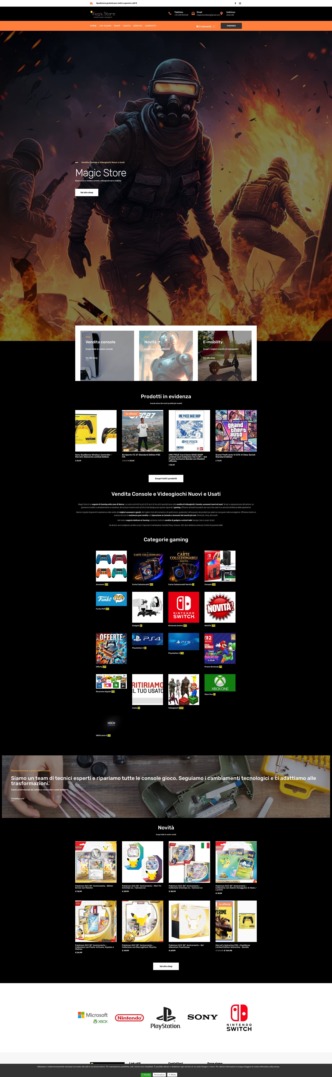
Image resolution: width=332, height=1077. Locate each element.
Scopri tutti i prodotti (166, 478)
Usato (127, 26)
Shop (117, 26)
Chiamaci (231, 26)
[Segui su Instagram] (240, 3)
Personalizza (159, 1075)
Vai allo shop (86, 192)
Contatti (150, 26)
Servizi (137, 26)
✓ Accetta (146, 1075)
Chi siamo (105, 26)
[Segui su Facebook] (235, 3)
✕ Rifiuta (172, 1075)
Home (93, 26)
